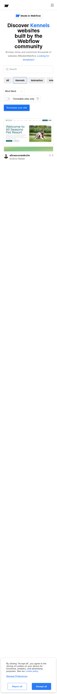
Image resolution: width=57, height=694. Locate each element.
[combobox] (14, 91)
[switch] (7, 98)
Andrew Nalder (17, 158)
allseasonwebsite (20, 155)
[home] (6, 6)
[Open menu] (52, 5)
